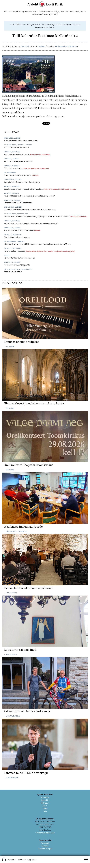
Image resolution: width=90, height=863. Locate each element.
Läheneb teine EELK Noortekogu (18, 203)
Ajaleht (32, 4)
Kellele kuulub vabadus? (15, 251)
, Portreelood (22, 214)
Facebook (45, 843)
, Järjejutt (20, 241)
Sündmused (8, 138)
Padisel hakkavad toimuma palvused (28, 588)
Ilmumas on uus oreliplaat (21, 341)
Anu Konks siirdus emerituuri (16, 147)
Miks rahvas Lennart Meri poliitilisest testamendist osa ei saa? (31, 223)
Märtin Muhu (11, 531)
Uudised (41, 46)
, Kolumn (15, 193)
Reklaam (45, 803)
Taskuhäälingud (45, 848)
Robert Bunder (12, 778)
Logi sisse (31, 859)
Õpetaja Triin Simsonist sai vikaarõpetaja (22, 182)
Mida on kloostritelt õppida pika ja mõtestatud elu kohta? (29, 196)
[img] (86, 859)
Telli (45, 811)
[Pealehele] (42, 6)
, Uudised (16, 138)
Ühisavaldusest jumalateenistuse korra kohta (34, 403)
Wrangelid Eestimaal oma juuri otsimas (21, 140)
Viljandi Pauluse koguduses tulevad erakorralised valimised (30, 209)
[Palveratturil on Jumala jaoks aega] (45, 708)
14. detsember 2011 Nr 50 (66, 46)
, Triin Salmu (22, 531)
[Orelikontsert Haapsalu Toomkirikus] (45, 461)
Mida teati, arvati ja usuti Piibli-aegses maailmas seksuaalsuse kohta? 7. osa (37, 244)
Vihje (45, 808)
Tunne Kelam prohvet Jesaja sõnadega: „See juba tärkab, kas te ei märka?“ (37, 216)
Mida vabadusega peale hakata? (18, 161)
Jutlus (7, 235)
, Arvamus (15, 152)
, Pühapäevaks (15, 235)
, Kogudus (20, 145)
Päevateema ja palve (12, 269)
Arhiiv (45, 805)
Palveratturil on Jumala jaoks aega (19, 258)
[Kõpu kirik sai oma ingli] (45, 646)
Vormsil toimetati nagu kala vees (19, 230)
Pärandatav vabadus (13, 168)
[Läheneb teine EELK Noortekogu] (45, 769)
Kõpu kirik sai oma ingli (20, 649)
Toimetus (45, 797)
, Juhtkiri (15, 159)
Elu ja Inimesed (10, 145)
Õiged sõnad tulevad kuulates (17, 237)
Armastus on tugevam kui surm (18, 175)
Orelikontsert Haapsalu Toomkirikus (28, 465)
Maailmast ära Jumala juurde (17, 265)
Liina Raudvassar (13, 716)
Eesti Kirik (54, 4)
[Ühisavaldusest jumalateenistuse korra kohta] (45, 400)
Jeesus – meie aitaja (13, 271)
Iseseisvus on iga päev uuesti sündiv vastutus (24, 189)
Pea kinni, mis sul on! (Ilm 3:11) (17, 154)
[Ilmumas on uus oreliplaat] (45, 338)
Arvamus (7, 152)
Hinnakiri (45, 800)
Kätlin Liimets (11, 593)
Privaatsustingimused (45, 833)
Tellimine (22, 859)
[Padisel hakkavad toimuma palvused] (45, 585)
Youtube (45, 846)
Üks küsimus (9, 179)
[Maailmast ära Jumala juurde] (45, 523)
